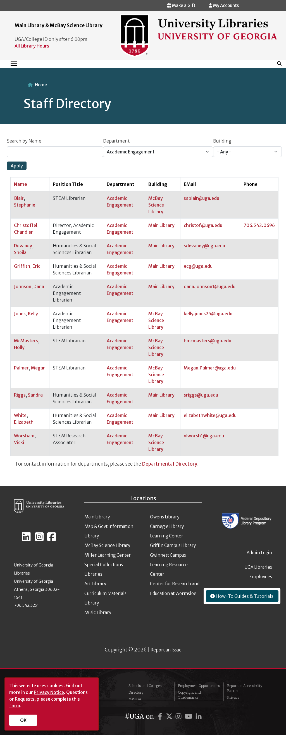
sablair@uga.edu (201, 198)
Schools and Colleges (144, 686)
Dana (39, 286)
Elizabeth (24, 422)
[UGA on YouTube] (189, 716)
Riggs (20, 395)
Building (222, 141)
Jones (20, 313)
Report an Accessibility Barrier (244, 688)
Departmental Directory (169, 464)
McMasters (26, 340)
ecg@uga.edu (198, 266)
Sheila (20, 252)
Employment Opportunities (199, 686)
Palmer (21, 368)
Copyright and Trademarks (189, 695)
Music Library (97, 612)
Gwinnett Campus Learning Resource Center (169, 565)
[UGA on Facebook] (161, 716)
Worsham (24, 435)
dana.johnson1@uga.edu (209, 286)
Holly (19, 347)
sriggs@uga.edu (201, 395)
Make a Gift (183, 5)
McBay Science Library (156, 204)
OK (23, 720)
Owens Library (164, 517)
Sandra (35, 395)
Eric (36, 266)
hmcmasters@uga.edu (207, 340)
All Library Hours (32, 46)
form (14, 705)
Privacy (233, 697)
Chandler (23, 232)
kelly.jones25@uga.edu (208, 313)
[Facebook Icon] (51, 539)
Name (23, 184)
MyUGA (134, 699)
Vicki (19, 442)
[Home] (198, 35)
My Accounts (225, 5)
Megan (38, 368)
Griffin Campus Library (173, 545)
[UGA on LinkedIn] (198, 716)
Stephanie (24, 205)
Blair (19, 198)
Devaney (23, 245)
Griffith (22, 266)
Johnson (22, 286)
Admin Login (259, 552)
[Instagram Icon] (39, 539)
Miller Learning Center (107, 555)
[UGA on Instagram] (179, 716)
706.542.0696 (259, 225)
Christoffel (25, 225)
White (20, 415)
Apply (17, 166)
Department (116, 141)
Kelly (33, 313)
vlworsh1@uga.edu (204, 435)
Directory (136, 692)
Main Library (161, 225)
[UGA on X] (170, 716)
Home (41, 84)
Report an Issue (166, 650)
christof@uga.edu (203, 225)
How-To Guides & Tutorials (244, 596)
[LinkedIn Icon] (26, 539)
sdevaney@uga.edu (204, 245)
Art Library (95, 583)
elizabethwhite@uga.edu (210, 415)
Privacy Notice (49, 692)
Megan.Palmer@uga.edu (210, 368)
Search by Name (24, 141)
